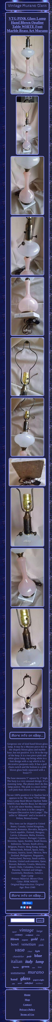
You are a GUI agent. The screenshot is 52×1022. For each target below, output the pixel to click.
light (37, 951)
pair (29, 956)
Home (27, 994)
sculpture (29, 935)
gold (34, 939)
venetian (28, 944)
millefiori (29, 983)
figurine (16, 967)
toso (40, 967)
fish (42, 939)
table (13, 984)
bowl (14, 944)
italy (29, 961)
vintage (26, 930)
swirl (20, 983)
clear (30, 951)
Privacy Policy (27, 1009)
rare (33, 967)
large (40, 931)
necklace (39, 983)
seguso (25, 940)
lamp (40, 961)
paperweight (38, 980)
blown (15, 939)
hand (14, 979)
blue (38, 955)
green (25, 966)
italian (16, 961)
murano (36, 972)
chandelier (18, 956)
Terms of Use (27, 1014)
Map (27, 999)
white (38, 935)
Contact (27, 1004)
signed (14, 932)
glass (25, 978)
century (19, 934)
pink (41, 944)
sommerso (18, 973)
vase (20, 950)
